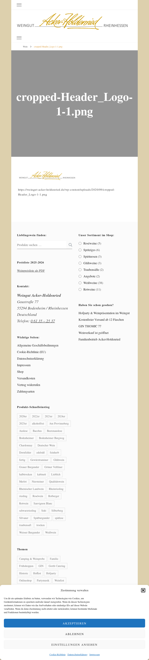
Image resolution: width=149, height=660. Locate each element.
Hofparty (51, 573)
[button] (143, 590)
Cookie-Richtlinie (57, 654)
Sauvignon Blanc (43, 503)
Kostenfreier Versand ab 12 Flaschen (101, 319)
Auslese (23, 431)
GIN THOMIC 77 (90, 326)
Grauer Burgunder (29, 467)
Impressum (94, 654)
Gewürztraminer (39, 460)
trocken (40, 525)
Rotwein (23, 503)
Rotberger (53, 496)
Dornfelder (25, 452)
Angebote (89, 276)
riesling (23, 496)
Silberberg (57, 510)
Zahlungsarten (26, 391)
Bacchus (37, 431)
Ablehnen (74, 634)
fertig (22, 460)
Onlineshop (25, 580)
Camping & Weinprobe (32, 559)
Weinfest (59, 580)
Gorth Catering (57, 566)
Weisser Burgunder (29, 532)
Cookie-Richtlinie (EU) (31, 352)
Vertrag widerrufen (28, 385)
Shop (20, 371)
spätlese (59, 518)
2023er (48, 416)
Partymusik (43, 580)
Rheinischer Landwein (31, 489)
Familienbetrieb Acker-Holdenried (99, 339)
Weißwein (50, 532)
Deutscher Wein (46, 445)
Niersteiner (38, 481)
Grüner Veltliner (53, 467)
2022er (36, 416)
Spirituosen (90, 256)
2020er (23, 416)
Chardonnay (25, 445)
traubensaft (25, 525)
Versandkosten (26, 378)
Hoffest (37, 573)
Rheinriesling (56, 489)
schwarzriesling (27, 510)
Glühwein (59, 460)
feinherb (54, 452)
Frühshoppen (26, 566)
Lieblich (55, 474)
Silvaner (23, 518)
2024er (61, 416)
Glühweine (90, 263)
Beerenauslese (54, 431)
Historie (23, 573)
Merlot (23, 481)
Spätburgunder (42, 518)
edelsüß (40, 452)
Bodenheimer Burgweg (51, 438)
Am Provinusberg (59, 423)
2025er (23, 423)
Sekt (43, 510)
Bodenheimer (26, 438)
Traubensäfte (91, 269)
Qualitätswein (56, 481)
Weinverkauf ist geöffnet (93, 333)
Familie (54, 559)
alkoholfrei (38, 423)
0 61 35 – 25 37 (43, 320)
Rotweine (89, 289)
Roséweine (90, 243)
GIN (41, 566)
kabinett (41, 474)
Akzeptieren (75, 623)
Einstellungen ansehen (74, 644)
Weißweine (90, 283)
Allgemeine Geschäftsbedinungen (37, 345)
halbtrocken (25, 474)
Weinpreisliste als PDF (31, 270)
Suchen (69, 245)
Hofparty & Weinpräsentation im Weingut (104, 313)
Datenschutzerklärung (77, 654)
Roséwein (38, 496)
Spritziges (89, 250)
